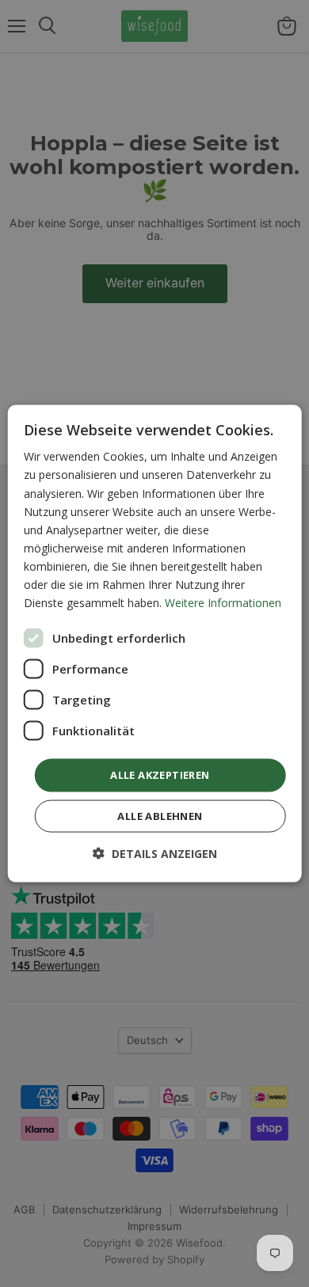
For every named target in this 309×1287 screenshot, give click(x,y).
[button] (155, 853)
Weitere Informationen (223, 602)
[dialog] (155, 644)
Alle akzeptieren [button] (159, 775)
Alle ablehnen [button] (159, 815)
